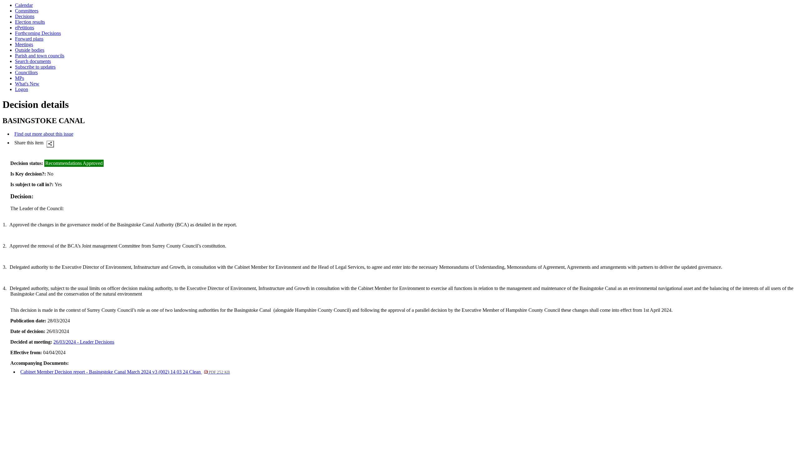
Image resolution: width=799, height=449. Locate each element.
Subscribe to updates (35, 67)
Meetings (24, 44)
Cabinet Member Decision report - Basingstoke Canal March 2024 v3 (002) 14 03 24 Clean (125, 371)
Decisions (24, 16)
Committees (26, 10)
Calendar (24, 5)
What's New (27, 83)
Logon (21, 89)
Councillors (26, 72)
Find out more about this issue (43, 134)
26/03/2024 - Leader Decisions (83, 342)
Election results (30, 22)
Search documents (33, 61)
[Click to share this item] (50, 144)
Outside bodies (29, 50)
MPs (19, 78)
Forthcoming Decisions (38, 33)
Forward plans (29, 38)
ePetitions (24, 27)
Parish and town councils (39, 55)
